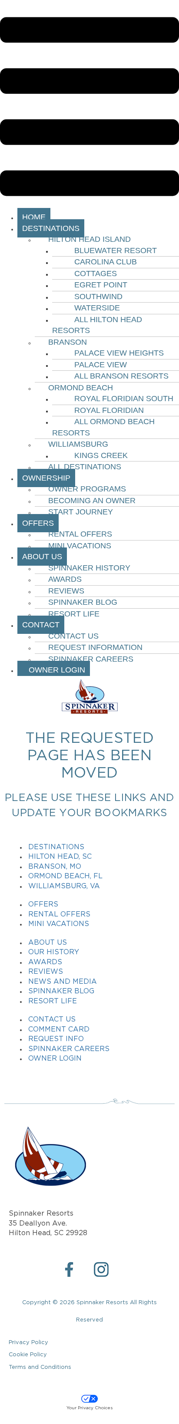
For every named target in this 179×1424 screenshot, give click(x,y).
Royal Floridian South (123, 398)
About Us (47, 942)
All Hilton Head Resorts (97, 325)
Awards (65, 579)
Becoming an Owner (92, 500)
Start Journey (80, 512)
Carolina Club (105, 261)
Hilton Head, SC (60, 857)
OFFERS (38, 523)
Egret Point (100, 284)
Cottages (95, 273)
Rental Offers (80, 534)
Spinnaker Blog (82, 602)
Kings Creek (101, 455)
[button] (89, 108)
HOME (34, 217)
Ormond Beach (80, 387)
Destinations (56, 847)
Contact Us (73, 636)
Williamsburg (78, 444)
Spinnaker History (89, 568)
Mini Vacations (79, 545)
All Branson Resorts (121, 376)
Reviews (66, 591)
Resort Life (73, 614)
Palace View (100, 364)
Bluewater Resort (115, 250)
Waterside (97, 307)
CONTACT (41, 624)
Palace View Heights (119, 353)
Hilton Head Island (89, 239)
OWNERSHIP (46, 478)
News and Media (62, 982)
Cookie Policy (28, 1354)
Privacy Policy (28, 1342)
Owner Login (53, 670)
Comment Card (59, 1029)
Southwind (98, 296)
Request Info (56, 1039)
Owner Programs (87, 489)
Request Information (95, 647)
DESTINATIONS (51, 228)
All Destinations (84, 466)
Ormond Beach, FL (65, 876)
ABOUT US (42, 556)
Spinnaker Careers (90, 659)
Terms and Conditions (40, 1367)
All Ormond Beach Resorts (103, 427)
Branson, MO (54, 867)
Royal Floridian (109, 410)
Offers (43, 904)
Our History (53, 952)
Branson (67, 342)
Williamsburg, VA (64, 886)
